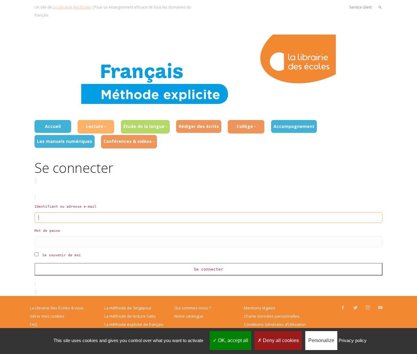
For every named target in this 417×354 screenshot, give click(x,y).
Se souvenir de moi (61, 255)
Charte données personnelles (271, 316)
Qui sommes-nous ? (192, 308)
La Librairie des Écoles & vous (57, 308)
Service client (360, 7)
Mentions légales (259, 308)
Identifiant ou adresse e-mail (65, 207)
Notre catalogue (188, 316)
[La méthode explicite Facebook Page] (342, 308)
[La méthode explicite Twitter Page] (355, 308)
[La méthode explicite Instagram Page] (367, 308)
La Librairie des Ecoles (72, 7)
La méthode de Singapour (128, 308)
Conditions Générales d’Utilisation (275, 324)
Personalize (321, 340)
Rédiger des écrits (199, 126)
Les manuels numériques (64, 141)
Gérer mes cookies (47, 316)
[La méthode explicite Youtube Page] (380, 308)
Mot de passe (47, 231)
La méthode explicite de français (133, 324)
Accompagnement (294, 126)
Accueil (53, 126)
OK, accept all (232, 340)
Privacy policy (353, 340)
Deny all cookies (280, 340)
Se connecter (208, 269)
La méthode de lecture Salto (130, 316)
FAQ (33, 324)
